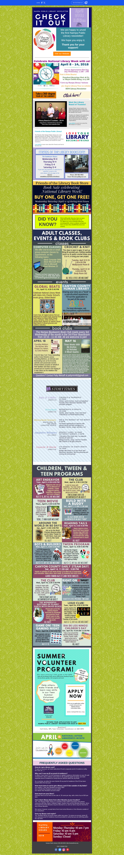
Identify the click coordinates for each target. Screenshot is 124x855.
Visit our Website (62, 54)
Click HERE (72, 123)
